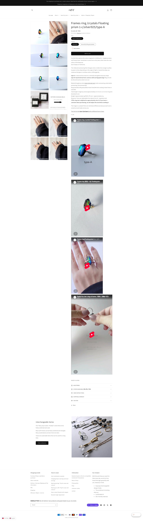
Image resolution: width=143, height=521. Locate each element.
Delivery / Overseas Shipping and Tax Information (39, 484)
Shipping (79, 33)
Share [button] (74, 405)
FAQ (31, 487)
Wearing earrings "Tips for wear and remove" (59, 484)
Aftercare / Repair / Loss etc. (37, 493)
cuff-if (69, 517)
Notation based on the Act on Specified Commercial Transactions (81, 477)
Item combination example (57, 476)
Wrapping (33, 490)
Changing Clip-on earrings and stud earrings (59, 479)
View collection (42, 443)
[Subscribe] (55, 505)
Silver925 (75, 44)
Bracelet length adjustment (57, 495)
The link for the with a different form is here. (87, 111)
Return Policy (75, 480)
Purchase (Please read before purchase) (38, 477)
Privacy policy (75, 483)
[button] (32, 10)
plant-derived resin (90, 83)
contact (73, 491)
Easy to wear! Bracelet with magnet (59, 492)
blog (73, 485)
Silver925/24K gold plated (87, 44)
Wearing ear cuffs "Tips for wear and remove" (60, 488)
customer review (76, 488)
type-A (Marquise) (77, 38)
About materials (34, 480)
